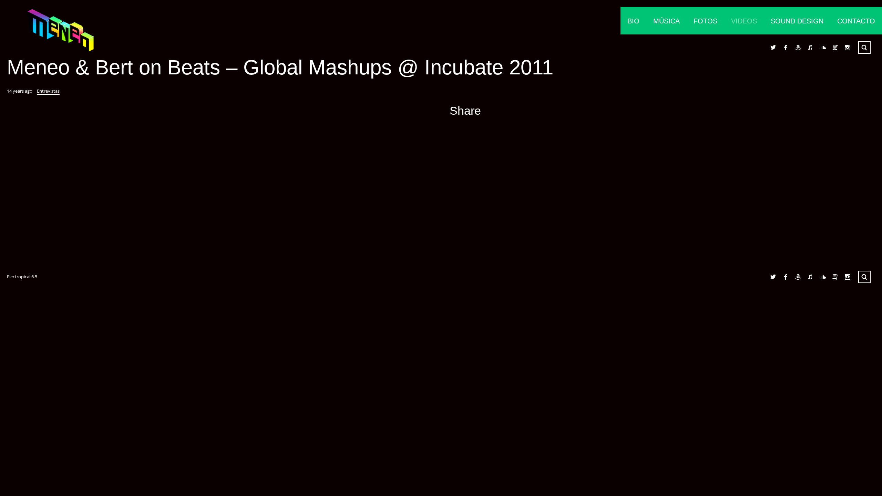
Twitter (773, 47)
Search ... (864, 47)
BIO (633, 21)
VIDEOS (744, 21)
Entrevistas (48, 91)
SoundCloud (823, 47)
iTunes (810, 47)
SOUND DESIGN (797, 21)
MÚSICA (666, 21)
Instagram (847, 47)
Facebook (785, 47)
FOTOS (705, 21)
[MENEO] (48, 33)
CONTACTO (856, 21)
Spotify (835, 47)
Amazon (798, 47)
